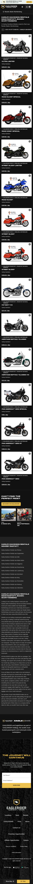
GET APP (29, 2)
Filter (24, 881)
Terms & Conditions (11, 846)
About (27, 821)
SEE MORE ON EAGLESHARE (11, 504)
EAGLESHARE (8, 821)
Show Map (9, 881)
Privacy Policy (24, 846)
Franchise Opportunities (16, 834)
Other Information (16, 852)
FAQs (19, 821)
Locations (8, 815)
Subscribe (16, 785)
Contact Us (16, 828)
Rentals (25, 815)
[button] (16, 51)
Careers (26, 840)
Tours (17, 815)
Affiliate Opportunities (11, 840)
